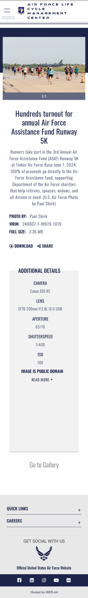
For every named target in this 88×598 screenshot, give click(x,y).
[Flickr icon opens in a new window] (68, 580)
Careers (14, 520)
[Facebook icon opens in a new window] (19, 580)
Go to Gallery (44, 464)
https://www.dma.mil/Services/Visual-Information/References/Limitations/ (42, 443)
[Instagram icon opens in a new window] (44, 580)
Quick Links (17, 508)
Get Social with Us (44, 541)
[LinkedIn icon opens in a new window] (31, 580)
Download (23, 246)
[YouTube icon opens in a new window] (56, 580)
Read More (41, 380)
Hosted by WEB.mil (44, 592)
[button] (7, 11)
